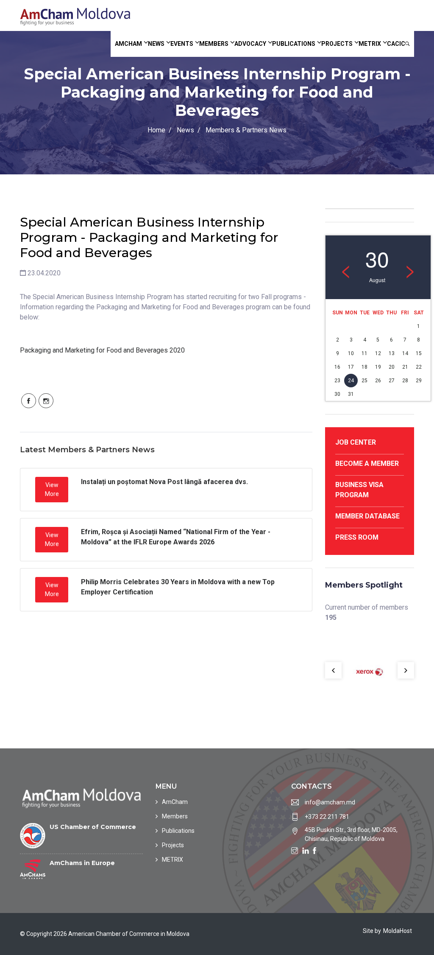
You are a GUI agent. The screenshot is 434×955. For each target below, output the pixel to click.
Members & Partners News (246, 130)
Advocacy (250, 43)
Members (213, 43)
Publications (293, 43)
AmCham (128, 43)
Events (181, 43)
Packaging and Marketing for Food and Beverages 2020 (102, 350)
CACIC (396, 43)
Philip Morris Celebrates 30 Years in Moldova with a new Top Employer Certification (178, 587)
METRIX (370, 43)
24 (351, 381)
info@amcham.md (330, 802)
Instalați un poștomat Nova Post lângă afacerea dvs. (164, 482)
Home (156, 130)
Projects (337, 43)
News (156, 43)
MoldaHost (397, 930)
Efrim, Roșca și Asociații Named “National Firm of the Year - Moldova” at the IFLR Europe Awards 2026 (175, 537)
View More (52, 489)
